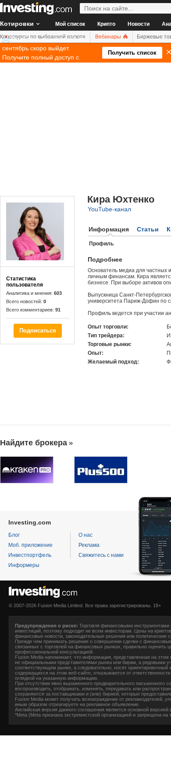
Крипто (106, 24)
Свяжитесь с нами (101, 555)
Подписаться (37, 330)
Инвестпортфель (29, 555)
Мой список (70, 24)
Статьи (148, 229)
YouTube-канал (109, 209)
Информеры (23, 565)
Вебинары (108, 37)
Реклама (89, 545)
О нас (85, 535)
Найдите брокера (33, 442)
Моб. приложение (30, 545)
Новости (139, 24)
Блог (14, 535)
